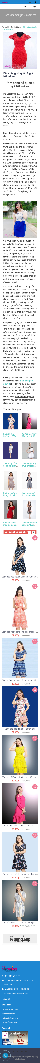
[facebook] (14, 1051)
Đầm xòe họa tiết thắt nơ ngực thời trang (21, 874)
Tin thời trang (16, 27)
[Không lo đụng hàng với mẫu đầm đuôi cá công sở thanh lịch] (10, 480)
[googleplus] (22, 1051)
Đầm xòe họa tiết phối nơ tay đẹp (20, 729)
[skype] (26, 1051)
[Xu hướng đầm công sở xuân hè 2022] (10, 450)
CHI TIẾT (20, 557)
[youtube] (18, 1051)
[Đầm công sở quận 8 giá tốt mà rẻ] (20, 50)
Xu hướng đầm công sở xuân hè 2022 (10, 465)
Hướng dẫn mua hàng (9, 1022)
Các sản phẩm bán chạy (16, 532)
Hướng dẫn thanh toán (10, 1018)
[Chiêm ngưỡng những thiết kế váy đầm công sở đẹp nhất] (29, 450)
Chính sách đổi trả (8, 1014)
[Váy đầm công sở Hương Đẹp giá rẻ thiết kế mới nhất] (5, 2)
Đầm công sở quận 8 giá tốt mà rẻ (18, 75)
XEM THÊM (20, 552)
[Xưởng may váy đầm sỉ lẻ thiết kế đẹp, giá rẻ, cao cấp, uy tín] (29, 421)
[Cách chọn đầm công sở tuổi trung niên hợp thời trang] (29, 509)
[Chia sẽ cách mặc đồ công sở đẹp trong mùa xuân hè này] (10, 509)
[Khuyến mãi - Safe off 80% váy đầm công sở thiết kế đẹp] (10, 421)
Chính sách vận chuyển (10, 1010)
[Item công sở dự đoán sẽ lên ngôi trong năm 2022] (29, 480)
